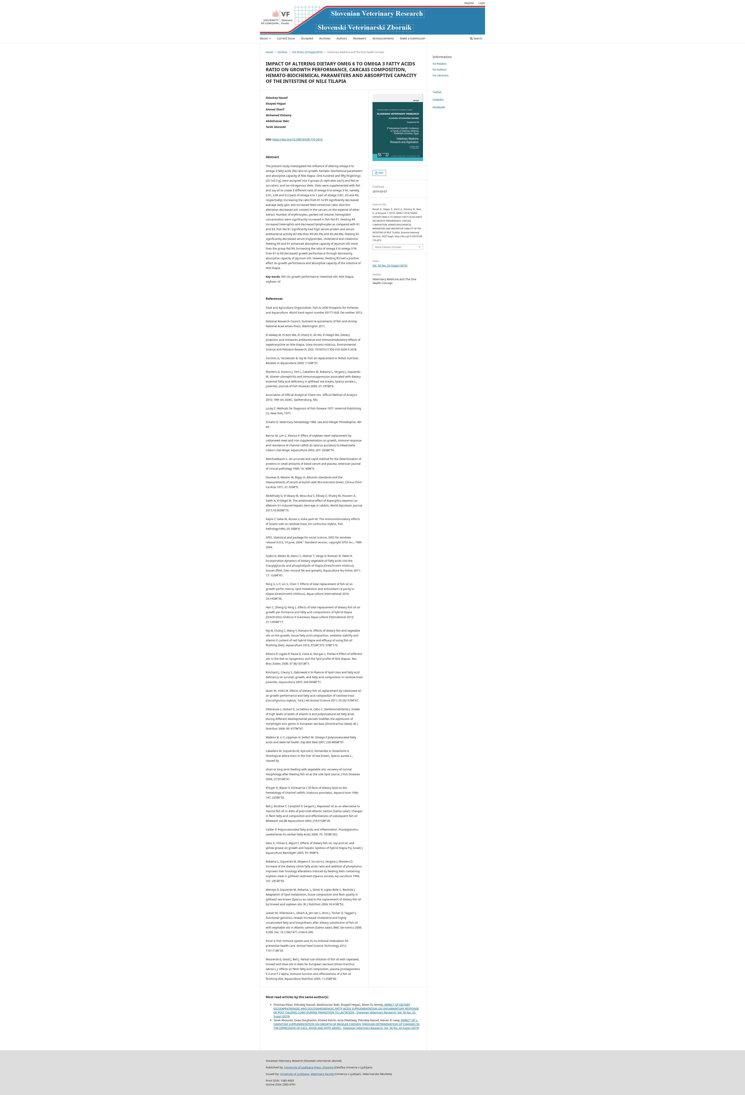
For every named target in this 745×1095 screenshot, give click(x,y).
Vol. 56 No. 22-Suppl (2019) (307, 52)
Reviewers (359, 38)
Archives (324, 38)
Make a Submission (412, 38)
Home (269, 52)
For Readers (439, 63)
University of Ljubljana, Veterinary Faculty (307, 1074)
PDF (380, 173)
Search (477, 38)
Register (469, 3)
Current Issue (286, 38)
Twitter (437, 92)
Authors (342, 38)
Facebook (439, 107)
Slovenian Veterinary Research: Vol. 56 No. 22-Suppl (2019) (381, 1028)
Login (481, 3)
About (264, 38)
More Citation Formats (388, 247)
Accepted (307, 38)
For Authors (439, 69)
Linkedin (438, 99)
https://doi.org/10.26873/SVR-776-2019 (297, 139)
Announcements (383, 38)
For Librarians (441, 75)
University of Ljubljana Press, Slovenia (309, 1067)
